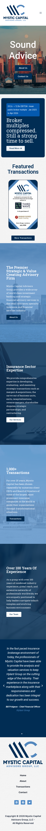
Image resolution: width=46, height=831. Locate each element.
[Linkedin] (16, 802)
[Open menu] (40, 13)
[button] (4, 204)
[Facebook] (23, 802)
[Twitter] (29, 802)
